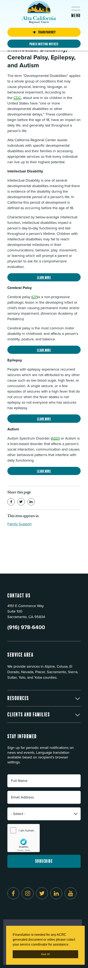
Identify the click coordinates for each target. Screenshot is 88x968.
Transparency (47, 32)
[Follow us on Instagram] (28, 893)
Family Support (19, 524)
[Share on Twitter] (21, 501)
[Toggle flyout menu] (76, 12)
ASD (55, 438)
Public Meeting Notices (44, 44)
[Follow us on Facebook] (13, 893)
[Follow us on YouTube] (71, 893)
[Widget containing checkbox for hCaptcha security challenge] (23, 838)
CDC (17, 97)
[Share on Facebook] (11, 501)
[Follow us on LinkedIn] (56, 893)
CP (34, 297)
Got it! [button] (45, 954)
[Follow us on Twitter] (42, 893)
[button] (44, 698)
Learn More (44, 277)
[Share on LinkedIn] (31, 501)
